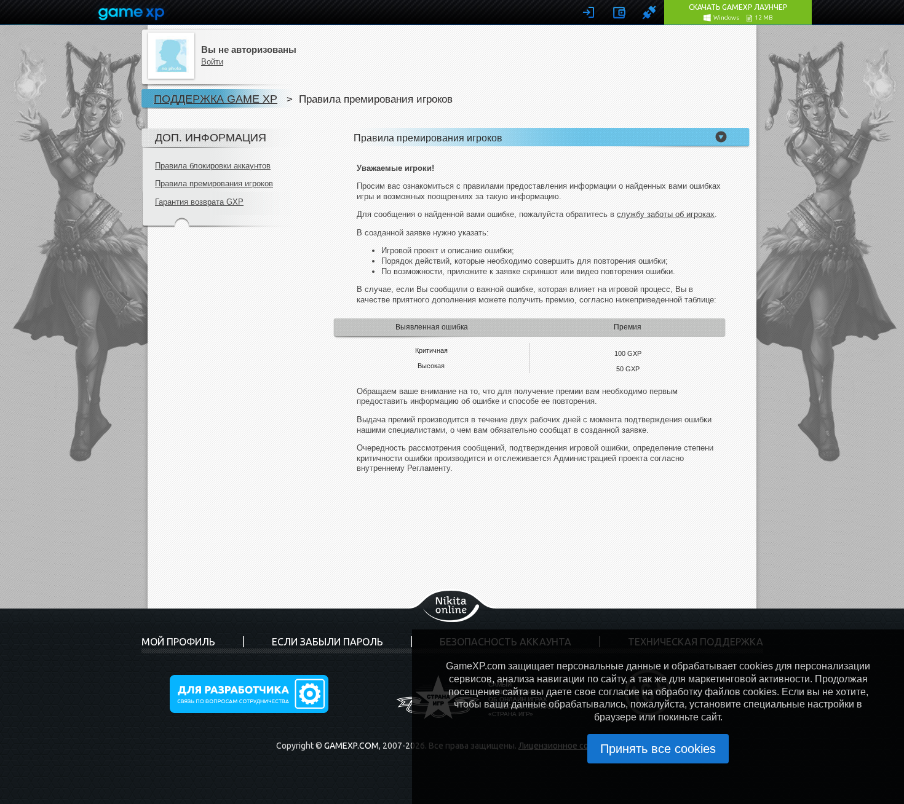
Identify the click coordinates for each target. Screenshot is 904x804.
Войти (212, 61)
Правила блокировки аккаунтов (213, 165)
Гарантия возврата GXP (199, 202)
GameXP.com (351, 746)
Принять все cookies (658, 748)
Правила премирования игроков (214, 183)
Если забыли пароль (327, 641)
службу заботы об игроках (666, 214)
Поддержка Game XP (215, 98)
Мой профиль (178, 641)
